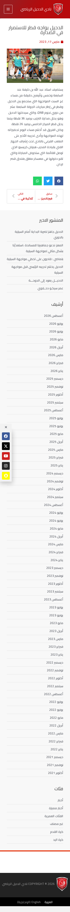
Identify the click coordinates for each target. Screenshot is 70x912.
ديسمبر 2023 (54, 568)
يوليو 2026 (56, 323)
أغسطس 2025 (53, 410)
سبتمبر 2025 (55, 402)
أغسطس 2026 (53, 316)
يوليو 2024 (56, 512)
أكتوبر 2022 (55, 678)
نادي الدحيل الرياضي (35, 9)
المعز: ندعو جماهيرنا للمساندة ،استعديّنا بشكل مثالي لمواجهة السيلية (37, 248)
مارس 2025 (55, 450)
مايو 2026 (56, 339)
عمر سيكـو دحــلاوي (50, 288)
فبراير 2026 (56, 363)
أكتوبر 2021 (55, 773)
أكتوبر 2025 (55, 394)
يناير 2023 (57, 654)
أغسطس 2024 (53, 505)
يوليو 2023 (56, 607)
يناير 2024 (57, 560)
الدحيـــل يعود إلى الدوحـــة (46, 280)
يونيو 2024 (56, 520)
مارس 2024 (55, 544)
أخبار (60, 800)
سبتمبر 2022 (55, 686)
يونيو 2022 (56, 710)
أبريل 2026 (56, 347)
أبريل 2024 (56, 536)
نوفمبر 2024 (55, 481)
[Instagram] (6, 466)
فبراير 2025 (56, 457)
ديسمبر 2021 (54, 757)
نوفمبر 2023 (55, 576)
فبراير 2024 (56, 552)
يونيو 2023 (56, 615)
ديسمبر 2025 (54, 378)
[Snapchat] (6, 476)
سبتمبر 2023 (55, 591)
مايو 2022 (56, 717)
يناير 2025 (57, 465)
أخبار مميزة (56, 808)
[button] (58, 181)
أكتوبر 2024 (55, 489)
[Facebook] (6, 436)
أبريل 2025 (56, 442)
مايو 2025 (56, 434)
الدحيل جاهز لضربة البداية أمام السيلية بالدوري (39, 234)
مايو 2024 (56, 528)
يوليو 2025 (56, 418)
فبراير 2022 (56, 741)
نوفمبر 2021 (55, 765)
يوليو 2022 (56, 702)
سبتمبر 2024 (55, 497)
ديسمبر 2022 (54, 662)
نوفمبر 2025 (55, 386)
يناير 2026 (57, 371)
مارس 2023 (55, 639)
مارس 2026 (55, 355)
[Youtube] (6, 456)
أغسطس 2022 (53, 694)
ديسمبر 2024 (54, 473)
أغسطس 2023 (53, 599)
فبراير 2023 (56, 646)
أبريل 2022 (56, 725)
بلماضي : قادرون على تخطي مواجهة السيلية (35, 259)
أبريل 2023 (56, 631)
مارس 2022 (55, 733)
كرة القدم (56, 832)
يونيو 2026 (56, 331)
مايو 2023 (56, 623)
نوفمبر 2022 (55, 670)
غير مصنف (56, 824)
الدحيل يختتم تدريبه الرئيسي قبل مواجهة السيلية (37, 269)
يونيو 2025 (56, 426)
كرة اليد (58, 839)
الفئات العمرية (54, 816)
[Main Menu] (8, 9)
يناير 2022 (57, 749)
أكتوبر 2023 (55, 584)
